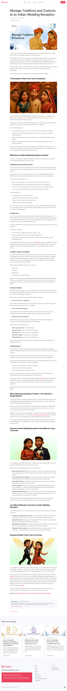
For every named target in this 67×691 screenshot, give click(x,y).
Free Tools (40, 2)
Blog (25, 2)
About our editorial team (16, 606)
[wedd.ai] (5, 2)
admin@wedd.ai (54, 667)
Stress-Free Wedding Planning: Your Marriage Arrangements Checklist (33, 593)
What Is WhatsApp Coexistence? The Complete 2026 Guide (53, 641)
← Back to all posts (14, 611)
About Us (34, 2)
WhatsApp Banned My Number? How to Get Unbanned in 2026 (32, 641)
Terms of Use (37, 675)
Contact (36, 673)
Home (36, 667)
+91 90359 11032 (55, 669)
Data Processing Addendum (41, 678)
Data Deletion (38, 680)
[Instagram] (64, 687)
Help (29, 2)
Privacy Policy (38, 676)
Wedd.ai (12, 576)
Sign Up (63, 2)
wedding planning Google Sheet (41, 414)
